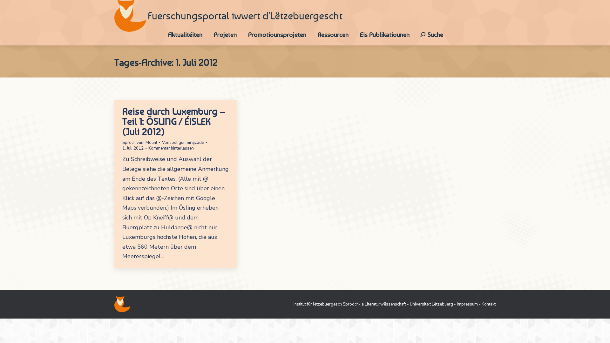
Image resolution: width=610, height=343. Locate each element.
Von (183, 142)
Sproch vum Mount (139, 142)
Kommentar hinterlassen (171, 148)
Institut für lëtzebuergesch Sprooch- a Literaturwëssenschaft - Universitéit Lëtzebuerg (373, 304)
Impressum (467, 304)
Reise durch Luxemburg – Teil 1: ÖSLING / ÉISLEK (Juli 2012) (173, 121)
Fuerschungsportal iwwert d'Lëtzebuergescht (245, 16)
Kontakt (489, 304)
